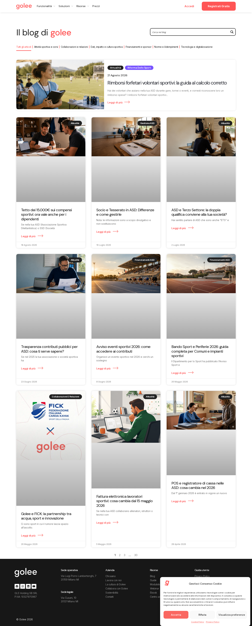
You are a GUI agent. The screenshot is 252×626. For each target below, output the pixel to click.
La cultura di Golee (115, 584)
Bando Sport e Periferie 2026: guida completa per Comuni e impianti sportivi (199, 351)
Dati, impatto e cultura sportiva (107, 46)
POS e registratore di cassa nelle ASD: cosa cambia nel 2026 (197, 485)
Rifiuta (202, 615)
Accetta (176, 615)
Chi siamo (110, 576)
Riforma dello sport (139, 67)
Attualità (115, 67)
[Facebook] (17, 586)
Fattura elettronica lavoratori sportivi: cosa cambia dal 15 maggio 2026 (124, 501)
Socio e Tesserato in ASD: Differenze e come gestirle (125, 212)
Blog (152, 576)
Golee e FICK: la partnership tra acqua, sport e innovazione (46, 516)
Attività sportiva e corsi (46, 46)
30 (135, 555)
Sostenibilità (111, 592)
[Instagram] (22, 586)
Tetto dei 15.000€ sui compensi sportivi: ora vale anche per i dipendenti (46, 214)
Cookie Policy (197, 622)
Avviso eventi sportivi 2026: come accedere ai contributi (123, 349)
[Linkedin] (28, 586)
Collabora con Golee (116, 588)
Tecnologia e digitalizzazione (196, 46)
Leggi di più (115, 102)
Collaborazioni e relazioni (74, 46)
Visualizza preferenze (231, 615)
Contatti (109, 596)
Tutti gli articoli (23, 46)
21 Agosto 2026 (117, 75)
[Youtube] (34, 586)
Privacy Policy (212, 622)
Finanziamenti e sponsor (139, 46)
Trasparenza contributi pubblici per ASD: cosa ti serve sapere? (49, 349)
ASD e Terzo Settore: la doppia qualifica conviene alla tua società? (199, 212)
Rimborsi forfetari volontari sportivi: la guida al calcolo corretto (167, 83)
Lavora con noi (113, 580)
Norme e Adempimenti (166, 46)
